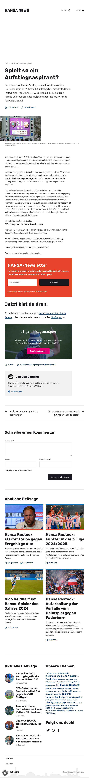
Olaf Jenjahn (31, 107)
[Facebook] (58, 730)
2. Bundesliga (24, 365)
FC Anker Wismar (50, 682)
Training (58, 708)
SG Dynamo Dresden (78, 702)
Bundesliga (51, 679)
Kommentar (9, 441)
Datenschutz (9, 764)
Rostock (69, 703)
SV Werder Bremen (58, 705)
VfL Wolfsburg (50, 713)
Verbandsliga (61, 710)
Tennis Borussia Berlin (71, 705)
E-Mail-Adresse (45, 459)
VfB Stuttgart (70, 710)
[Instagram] (53, 730)
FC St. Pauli (68, 688)
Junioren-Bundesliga (56, 697)
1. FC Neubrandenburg (51, 673)
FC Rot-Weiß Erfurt (51, 688)
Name (7, 459)
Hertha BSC (49, 694)
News (11, 365)
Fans (75, 679)
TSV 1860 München (51, 710)
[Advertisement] (44, 43)
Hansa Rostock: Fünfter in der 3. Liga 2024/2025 (65, 539)
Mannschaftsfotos (60, 700)
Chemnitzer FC (61, 679)
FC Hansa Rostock (49, 365)
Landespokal (50, 700)
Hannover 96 (76, 691)
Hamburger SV (67, 691)
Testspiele (50, 708)
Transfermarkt (67, 708)
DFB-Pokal (69, 679)
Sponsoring (48, 705)
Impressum (9, 758)
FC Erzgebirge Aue (36, 365)
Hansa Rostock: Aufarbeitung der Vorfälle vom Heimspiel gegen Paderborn (62, 608)
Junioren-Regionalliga (74, 697)
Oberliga (50, 702)
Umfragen (56, 317)
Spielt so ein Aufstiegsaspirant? (21, 63)
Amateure (73, 676)
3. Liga (64, 676)
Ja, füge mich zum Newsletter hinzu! (19, 471)
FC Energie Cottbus (73, 682)
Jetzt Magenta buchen (38, 351)
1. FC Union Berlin (63, 673)
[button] (65, 10)
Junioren (66, 693)
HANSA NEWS (17, 10)
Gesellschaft (75, 688)
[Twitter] (48, 730)
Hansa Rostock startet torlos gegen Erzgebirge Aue (23, 539)
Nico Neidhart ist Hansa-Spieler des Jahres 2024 (21, 604)
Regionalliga (60, 703)
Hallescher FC (57, 691)
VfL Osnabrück (79, 710)
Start (6, 63)
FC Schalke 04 (60, 688)
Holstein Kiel (57, 694)
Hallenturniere (49, 691)
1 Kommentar (28, 563)
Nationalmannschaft (72, 700)
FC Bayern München (61, 682)
